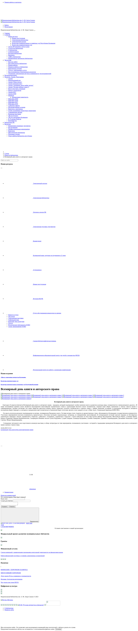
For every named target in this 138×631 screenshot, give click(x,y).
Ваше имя (4, 499)
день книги (19, 429)
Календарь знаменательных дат (9, 381)
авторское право (28, 429)
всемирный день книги (8, 429)
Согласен (58, 629)
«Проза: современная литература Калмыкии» (13, 377)
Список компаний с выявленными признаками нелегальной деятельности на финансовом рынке (32, 552)
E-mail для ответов (7, 501)
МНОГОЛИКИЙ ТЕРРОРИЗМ (11, 573)
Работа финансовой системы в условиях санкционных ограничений (23, 556)
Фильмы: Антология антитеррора (11, 579)
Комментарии (9, 492)
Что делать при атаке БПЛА (10, 582)
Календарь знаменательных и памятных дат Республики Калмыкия (19, 384)
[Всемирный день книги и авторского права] (16, 395)
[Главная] (19, 152)
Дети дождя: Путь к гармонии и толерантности (16, 576)
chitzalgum (32, 489)
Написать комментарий (8, 495)
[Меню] (34, 30)
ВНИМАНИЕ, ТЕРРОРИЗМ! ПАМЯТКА (14, 569)
